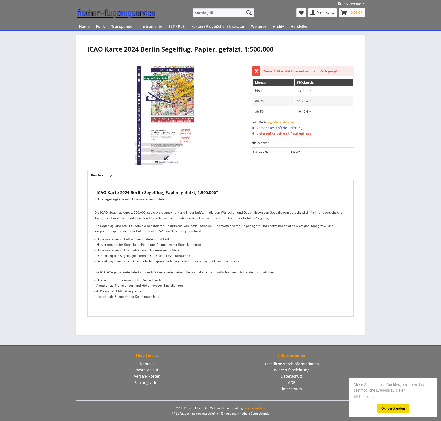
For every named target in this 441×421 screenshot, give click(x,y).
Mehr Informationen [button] (370, 396)
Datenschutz (292, 376)
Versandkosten (147, 376)
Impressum (292, 388)
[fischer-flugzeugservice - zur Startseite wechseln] (116, 14)
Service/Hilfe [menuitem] (351, 4)
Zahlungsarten (147, 382)
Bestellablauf (147, 369)
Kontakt (147, 363)
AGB (291, 382)
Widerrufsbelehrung (291, 369)
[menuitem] (223, 12)
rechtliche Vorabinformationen (292, 363)
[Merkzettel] (301, 12)
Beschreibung (101, 175)
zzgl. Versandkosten (281, 122)
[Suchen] (249, 12)
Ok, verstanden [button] (393, 408)
